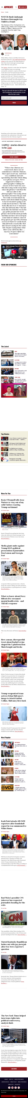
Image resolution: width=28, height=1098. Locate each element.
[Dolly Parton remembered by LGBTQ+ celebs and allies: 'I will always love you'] (7, 762)
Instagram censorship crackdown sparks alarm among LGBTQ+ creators (18, 460)
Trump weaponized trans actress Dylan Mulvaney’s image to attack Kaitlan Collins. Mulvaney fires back (13, 697)
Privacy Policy (22, 1090)
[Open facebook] (9, 1088)
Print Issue (17, 377)
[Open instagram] (19, 1088)
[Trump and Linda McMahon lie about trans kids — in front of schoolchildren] (7, 753)
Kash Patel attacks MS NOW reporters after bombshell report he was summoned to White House (13, 825)
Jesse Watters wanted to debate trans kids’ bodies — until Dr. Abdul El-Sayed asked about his (18, 439)
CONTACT (6, 1079)
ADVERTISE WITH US (5, 1082)
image (5, 67)
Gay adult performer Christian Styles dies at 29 (21, 746)
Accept (14, 1096)
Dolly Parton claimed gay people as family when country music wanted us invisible (20, 772)
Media (6, 12)
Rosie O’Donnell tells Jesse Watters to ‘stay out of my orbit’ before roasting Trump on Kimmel (12, 504)
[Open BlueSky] (12, 1088)
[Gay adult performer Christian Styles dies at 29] (7, 745)
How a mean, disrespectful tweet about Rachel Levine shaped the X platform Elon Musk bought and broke (13, 643)
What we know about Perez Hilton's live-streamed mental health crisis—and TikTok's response (13, 600)
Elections (17, 360)
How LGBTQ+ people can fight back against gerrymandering (20, 381)
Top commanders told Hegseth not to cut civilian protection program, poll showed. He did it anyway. (21, 373)
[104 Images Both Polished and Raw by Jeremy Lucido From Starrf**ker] (4, 444)
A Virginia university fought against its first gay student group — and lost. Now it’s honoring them (20, 790)
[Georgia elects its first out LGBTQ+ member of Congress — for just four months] (7, 362)
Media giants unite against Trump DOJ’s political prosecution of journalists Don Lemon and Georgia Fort (12, 550)
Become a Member (14, 157)
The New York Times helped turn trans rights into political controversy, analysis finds (13, 1019)
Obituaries (17, 742)
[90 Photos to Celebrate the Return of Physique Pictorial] (4, 454)
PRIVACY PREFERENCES (22, 1082)
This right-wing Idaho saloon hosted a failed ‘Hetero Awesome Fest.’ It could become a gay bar (20, 356)
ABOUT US (11, 1079)
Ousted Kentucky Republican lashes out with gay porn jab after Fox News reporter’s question (14, 945)
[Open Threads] (15, 1088)
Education (17, 785)
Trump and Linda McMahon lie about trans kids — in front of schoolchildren (21, 755)
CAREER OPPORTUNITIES (19, 1079)
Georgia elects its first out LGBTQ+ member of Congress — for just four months (20, 364)
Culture (17, 759)
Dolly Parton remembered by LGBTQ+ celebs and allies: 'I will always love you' (20, 764)
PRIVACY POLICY (13, 1082)
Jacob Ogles (4, 908)
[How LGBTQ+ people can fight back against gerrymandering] (7, 379)
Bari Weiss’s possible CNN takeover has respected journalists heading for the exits (13, 901)
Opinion (16, 768)
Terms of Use (3, 1092)
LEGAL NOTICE (17, 1084)
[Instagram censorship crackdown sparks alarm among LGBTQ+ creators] (4, 459)
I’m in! (14, 103)
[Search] (16, 7)
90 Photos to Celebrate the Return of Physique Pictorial (16, 454)
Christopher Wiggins (5, 510)
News (16, 351)
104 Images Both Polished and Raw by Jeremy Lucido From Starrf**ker (17, 444)
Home (2, 12)
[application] (14, 390)
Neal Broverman (9, 53)
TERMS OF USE (10, 1084)
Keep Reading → (5, 538)
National (17, 368)
